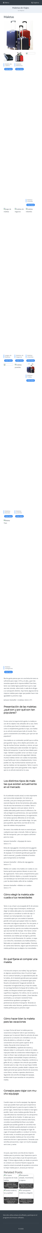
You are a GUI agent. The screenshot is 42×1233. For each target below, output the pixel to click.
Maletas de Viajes (20, 7)
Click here (8, 69)
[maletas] (18, 49)
